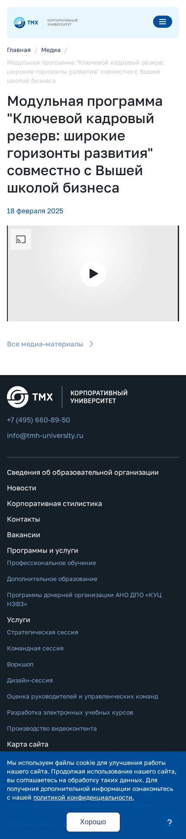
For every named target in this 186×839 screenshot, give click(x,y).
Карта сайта (27, 744)
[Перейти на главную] (45, 22)
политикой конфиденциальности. (83, 797)
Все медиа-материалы (45, 344)
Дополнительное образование (52, 578)
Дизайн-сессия (30, 680)
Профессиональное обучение (51, 562)
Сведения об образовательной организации (83, 472)
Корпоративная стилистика (54, 503)
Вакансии (23, 534)
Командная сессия (35, 648)
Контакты (23, 519)
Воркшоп (20, 664)
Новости (21, 487)
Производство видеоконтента (52, 728)
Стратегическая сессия (42, 632)
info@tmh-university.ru (45, 435)
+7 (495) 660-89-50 (38, 419)
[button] (169, 822)
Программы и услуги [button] (42, 550)
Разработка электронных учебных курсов (70, 712)
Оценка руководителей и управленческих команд (82, 696)
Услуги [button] (18, 619)
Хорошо (93, 822)
